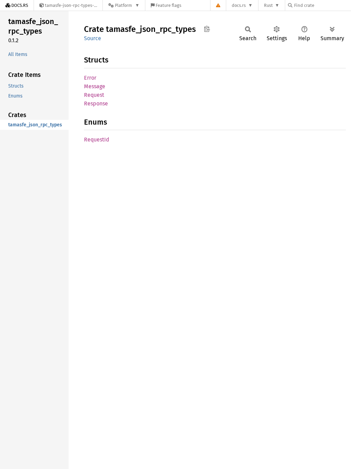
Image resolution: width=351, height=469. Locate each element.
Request (94, 95)
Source (92, 38)
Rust (268, 5)
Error (90, 78)
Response (96, 103)
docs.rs (239, 5)
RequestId (96, 139)
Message (94, 86)
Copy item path (207, 29)
